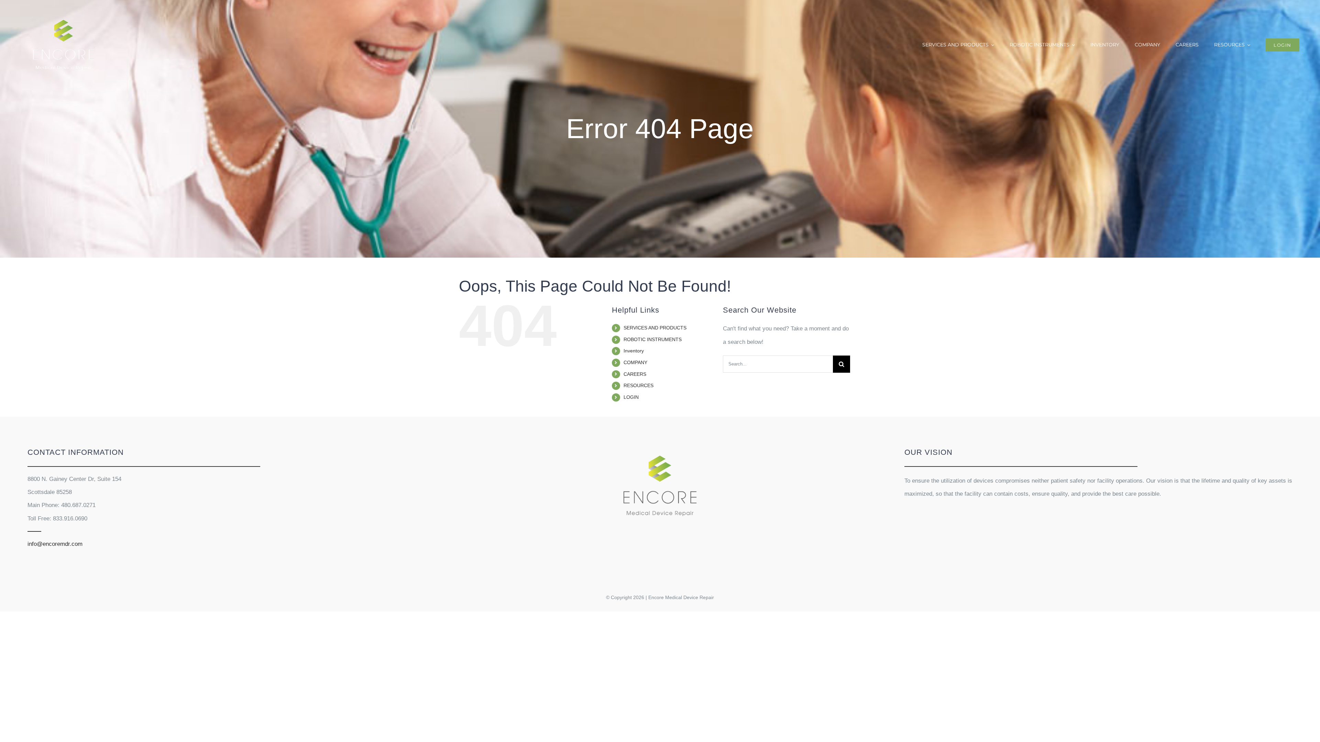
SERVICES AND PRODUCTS (655, 327)
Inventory (634, 350)
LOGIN (631, 397)
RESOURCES (638, 385)
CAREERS (635, 374)
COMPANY (635, 362)
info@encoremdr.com (55, 544)
